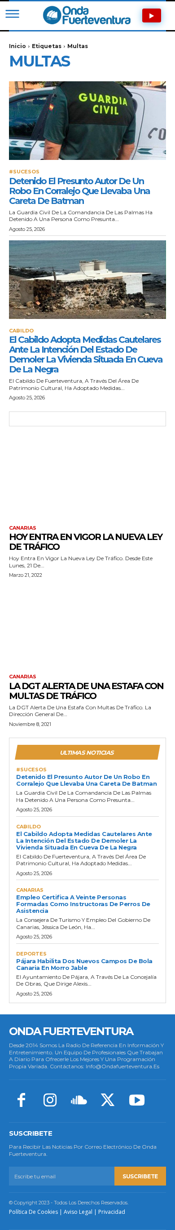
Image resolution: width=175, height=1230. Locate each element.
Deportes (31, 954)
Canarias (22, 528)
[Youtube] (137, 1101)
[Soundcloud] (79, 1101)
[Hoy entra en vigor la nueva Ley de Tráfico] (87, 477)
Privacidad (111, 1212)
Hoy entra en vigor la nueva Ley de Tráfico (85, 541)
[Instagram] (50, 1101)
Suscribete (140, 1176)
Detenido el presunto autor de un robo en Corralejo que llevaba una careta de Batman (79, 191)
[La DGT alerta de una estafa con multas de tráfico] (87, 625)
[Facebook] (21, 1101)
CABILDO (21, 331)
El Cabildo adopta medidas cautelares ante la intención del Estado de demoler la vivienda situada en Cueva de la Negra (85, 354)
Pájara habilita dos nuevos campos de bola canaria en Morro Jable (84, 964)
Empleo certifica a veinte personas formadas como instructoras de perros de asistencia (83, 904)
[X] (108, 1101)
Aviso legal (78, 1212)
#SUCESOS (24, 172)
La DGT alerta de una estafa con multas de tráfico (86, 691)
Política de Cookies (33, 1212)
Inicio (17, 46)
